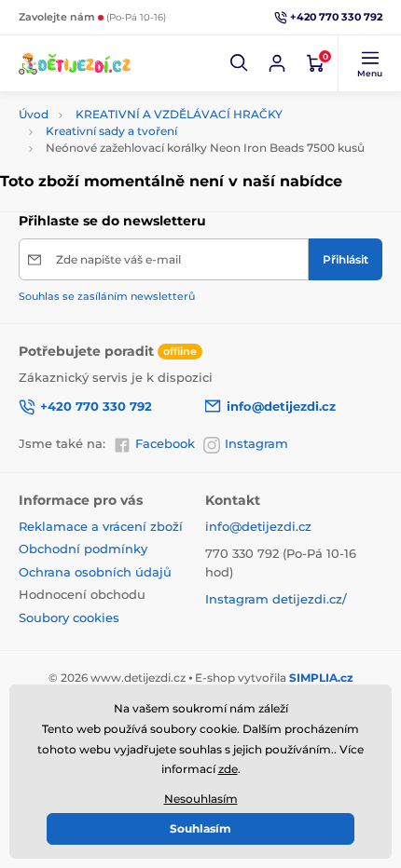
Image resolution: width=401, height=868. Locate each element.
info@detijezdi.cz (258, 526)
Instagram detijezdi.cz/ (276, 598)
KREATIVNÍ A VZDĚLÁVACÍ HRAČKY (179, 114)
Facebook (165, 443)
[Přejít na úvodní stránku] (75, 63)
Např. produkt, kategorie (139, 90)
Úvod (33, 114)
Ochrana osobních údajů (95, 571)
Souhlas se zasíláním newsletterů (107, 296)
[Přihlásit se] (277, 63)
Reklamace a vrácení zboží (101, 526)
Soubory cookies (69, 617)
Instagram (256, 443)
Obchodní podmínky (83, 548)
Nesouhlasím (201, 799)
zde (228, 769)
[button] (239, 63)
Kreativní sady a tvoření (111, 131)
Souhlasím (200, 828)
